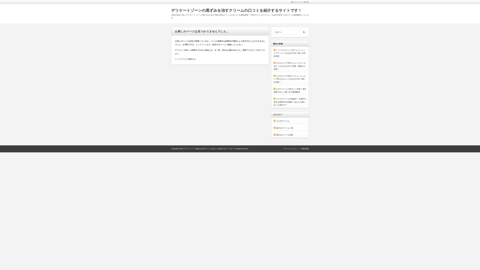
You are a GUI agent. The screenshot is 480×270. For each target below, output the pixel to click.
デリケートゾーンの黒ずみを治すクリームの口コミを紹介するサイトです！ (236, 10)
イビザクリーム (282, 121)
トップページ (201, 45)
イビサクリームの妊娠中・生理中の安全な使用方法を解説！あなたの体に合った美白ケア (290, 102)
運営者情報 (305, 149)
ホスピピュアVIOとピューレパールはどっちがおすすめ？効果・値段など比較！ (290, 66)
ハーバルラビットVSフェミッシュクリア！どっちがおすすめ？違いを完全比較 (290, 53)
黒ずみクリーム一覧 (284, 128)
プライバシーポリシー (290, 149)
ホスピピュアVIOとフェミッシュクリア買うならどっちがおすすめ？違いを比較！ (290, 79)
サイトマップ (297, 2)
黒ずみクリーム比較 (284, 135)
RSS (307, 2)
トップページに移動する (185, 59)
